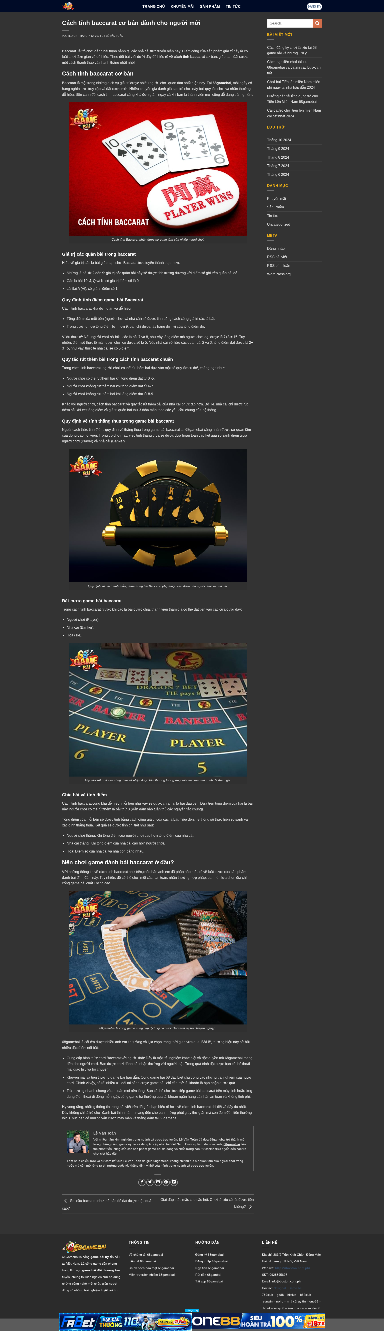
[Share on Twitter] (150, 1182)
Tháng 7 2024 (278, 166)
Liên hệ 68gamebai (142, 1261)
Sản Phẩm (210, 6)
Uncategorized (278, 224)
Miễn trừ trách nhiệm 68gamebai (152, 1274)
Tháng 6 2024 (278, 174)
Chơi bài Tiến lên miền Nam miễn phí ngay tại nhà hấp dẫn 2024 (293, 85)
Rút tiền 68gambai (208, 1274)
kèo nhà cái (296, 1308)
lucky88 (279, 1308)
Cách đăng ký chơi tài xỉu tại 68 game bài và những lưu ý (292, 50)
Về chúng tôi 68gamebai (146, 1254)
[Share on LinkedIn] (174, 1182)
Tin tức (233, 6)
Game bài (295, 1288)
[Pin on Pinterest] (166, 1182)
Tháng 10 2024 (279, 140)
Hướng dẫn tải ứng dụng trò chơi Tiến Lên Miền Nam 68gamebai (293, 99)
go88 (280, 1294)
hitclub (291, 1294)
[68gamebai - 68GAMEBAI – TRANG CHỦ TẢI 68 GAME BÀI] (99, 6)
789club (267, 1294)
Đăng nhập (276, 248)
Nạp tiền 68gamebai (209, 1268)
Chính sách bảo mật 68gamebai (151, 1268)
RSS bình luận (278, 266)
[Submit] (317, 23)
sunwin (268, 1301)
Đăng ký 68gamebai (209, 1254)
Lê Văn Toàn (114, 36)
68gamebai (222, 83)
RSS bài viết (277, 257)
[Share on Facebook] (142, 1182)
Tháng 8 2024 (278, 157)
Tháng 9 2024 (278, 149)
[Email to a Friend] (158, 1182)
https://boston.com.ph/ (292, 1268)
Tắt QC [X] (192, 1310)
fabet (266, 1308)
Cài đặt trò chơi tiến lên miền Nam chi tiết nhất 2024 (294, 113)
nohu (279, 1301)
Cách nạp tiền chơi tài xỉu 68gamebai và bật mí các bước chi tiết (294, 67)
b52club (305, 1294)
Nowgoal (280, 1288)
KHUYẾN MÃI (182, 6)
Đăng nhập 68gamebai (211, 1261)
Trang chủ (153, 6)
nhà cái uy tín (296, 1301)
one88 (313, 1301)
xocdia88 (314, 1308)
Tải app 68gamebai (209, 1281)
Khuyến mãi (276, 198)
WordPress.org (279, 274)
